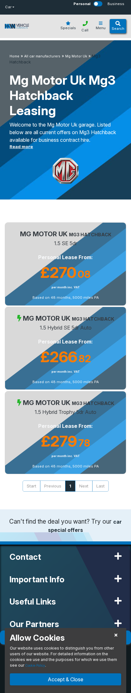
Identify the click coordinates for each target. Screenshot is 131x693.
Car (8, 7)
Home (14, 56)
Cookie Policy (35, 665)
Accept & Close (65, 679)
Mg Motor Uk (76, 56)
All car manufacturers (42, 56)
